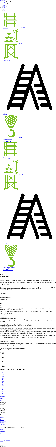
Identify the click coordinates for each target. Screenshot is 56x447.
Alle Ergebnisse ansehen (3, 446)
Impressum (1, 441)
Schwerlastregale (2, 428)
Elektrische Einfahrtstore (3, 421)
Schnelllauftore (2, 420)
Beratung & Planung (2, 417)
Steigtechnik (1, 430)
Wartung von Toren (2, 424)
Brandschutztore (2, 397)
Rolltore (1, 419)
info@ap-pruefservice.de (7, 440)
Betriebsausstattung (2, 431)
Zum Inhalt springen (2, 0)
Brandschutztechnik (2, 396)
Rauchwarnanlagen (2, 398)
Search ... (1, 444)
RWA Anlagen (1, 399)
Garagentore (1, 423)
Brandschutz (1, 429)
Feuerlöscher (1, 400)
